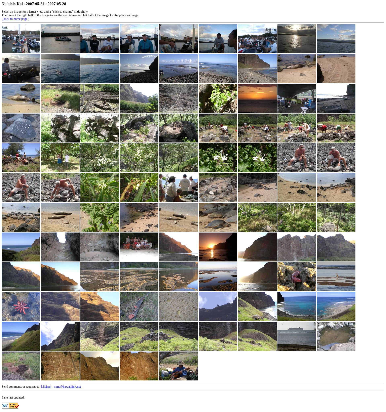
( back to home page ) (15, 18)
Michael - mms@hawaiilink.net (61, 386)
